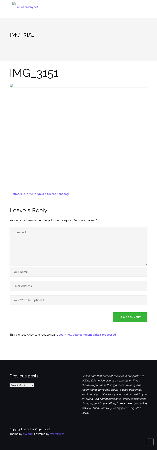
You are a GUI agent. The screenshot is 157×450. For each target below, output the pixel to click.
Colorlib (28, 433)
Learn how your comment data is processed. (87, 334)
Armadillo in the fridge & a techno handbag (40, 194)
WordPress (57, 433)
